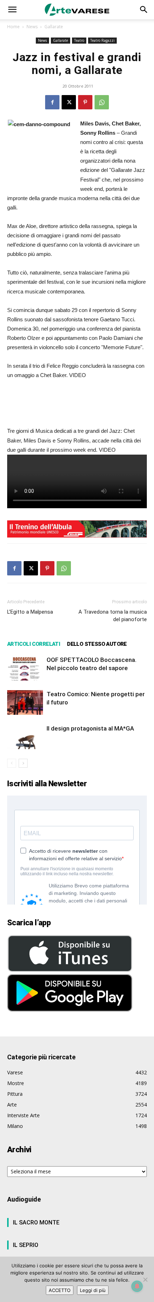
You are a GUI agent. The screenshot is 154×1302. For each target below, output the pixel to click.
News (32, 27)
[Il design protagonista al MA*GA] (25, 736)
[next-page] (23, 763)
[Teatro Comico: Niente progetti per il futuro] (25, 702)
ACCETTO (60, 1290)
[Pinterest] (85, 102)
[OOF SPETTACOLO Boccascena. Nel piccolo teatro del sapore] (25, 668)
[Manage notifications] (137, 1286)
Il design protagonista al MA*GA (90, 728)
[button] (12, 9)
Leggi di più (93, 1290)
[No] (145, 1279)
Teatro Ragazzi (102, 40)
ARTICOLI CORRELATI (33, 644)
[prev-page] (11, 763)
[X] (69, 102)
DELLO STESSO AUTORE (97, 644)
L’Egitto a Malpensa (30, 612)
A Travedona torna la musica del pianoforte (112, 616)
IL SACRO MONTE (36, 1222)
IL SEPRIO (25, 1245)
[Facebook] (52, 102)
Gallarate (53, 27)
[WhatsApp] (102, 102)
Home (13, 27)
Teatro (79, 40)
